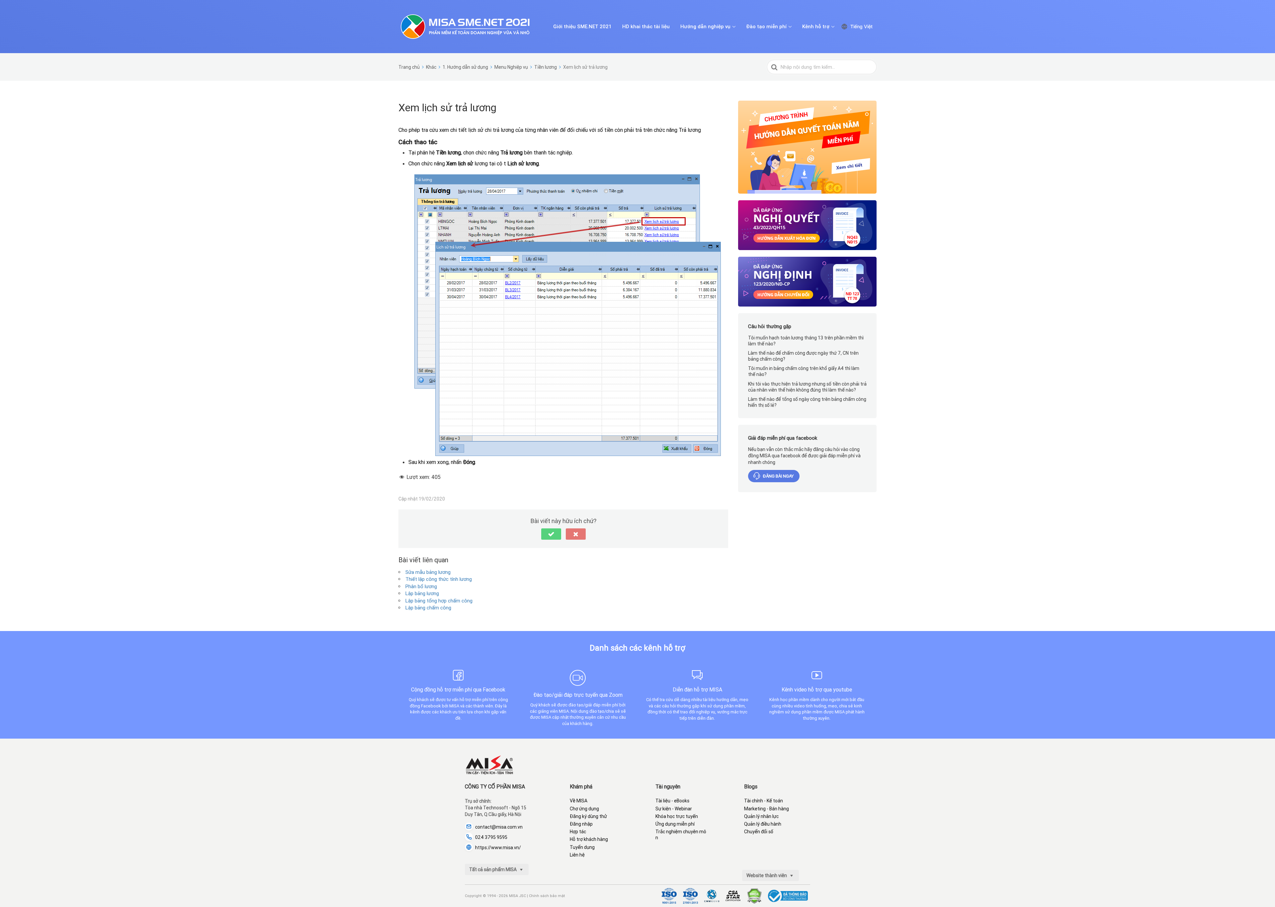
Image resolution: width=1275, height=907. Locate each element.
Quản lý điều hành (762, 824)
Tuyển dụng (582, 847)
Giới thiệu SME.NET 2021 (582, 27)
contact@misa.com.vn (499, 827)
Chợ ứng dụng (584, 809)
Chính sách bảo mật (547, 895)
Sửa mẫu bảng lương (428, 572)
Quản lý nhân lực (761, 816)
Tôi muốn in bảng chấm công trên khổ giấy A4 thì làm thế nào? (803, 372)
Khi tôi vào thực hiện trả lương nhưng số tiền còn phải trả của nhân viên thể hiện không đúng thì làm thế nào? (807, 387)
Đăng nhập (581, 824)
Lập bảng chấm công (428, 607)
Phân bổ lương (421, 586)
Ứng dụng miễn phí (675, 824)
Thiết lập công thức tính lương (438, 579)
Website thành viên (767, 875)
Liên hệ (577, 855)
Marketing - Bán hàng (766, 809)
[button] (551, 534)
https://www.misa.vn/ (498, 848)
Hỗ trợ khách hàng (589, 839)
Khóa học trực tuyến (676, 816)
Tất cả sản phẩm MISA (493, 869)
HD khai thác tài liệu (646, 27)
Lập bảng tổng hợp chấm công (438, 600)
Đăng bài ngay (778, 476)
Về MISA (578, 801)
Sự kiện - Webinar (673, 809)
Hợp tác (578, 832)
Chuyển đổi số (758, 832)
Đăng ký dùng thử (588, 816)
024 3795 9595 (491, 837)
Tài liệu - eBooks (672, 801)
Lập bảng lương (422, 593)
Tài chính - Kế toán (763, 801)
